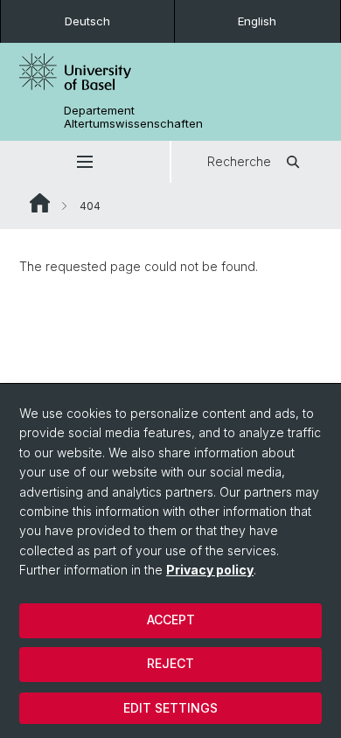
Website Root (40, 202)
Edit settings (170, 707)
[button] (85, 162)
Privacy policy (210, 569)
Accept (171, 619)
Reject (170, 663)
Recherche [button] (239, 161)
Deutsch (87, 21)
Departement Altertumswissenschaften (133, 117)
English (257, 21)
